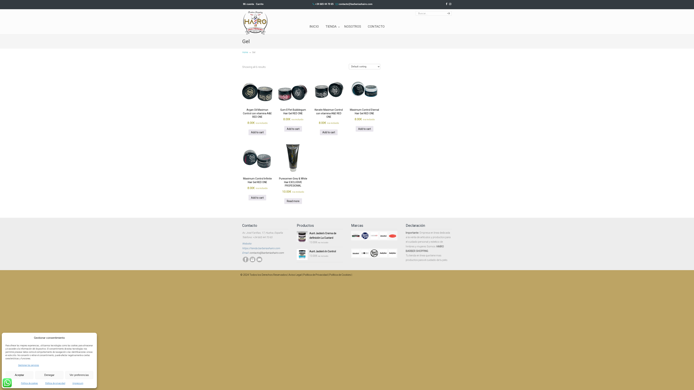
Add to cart (257, 132)
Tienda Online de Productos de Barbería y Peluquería (255, 18)
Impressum (77, 383)
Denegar (49, 374)
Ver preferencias (79, 374)
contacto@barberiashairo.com (355, 4)
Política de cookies (29, 383)
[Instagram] (450, 4)
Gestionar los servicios (28, 365)
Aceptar (19, 374)
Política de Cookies (340, 274)
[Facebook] (446, 4)
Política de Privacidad (315, 274)
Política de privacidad (55, 383)
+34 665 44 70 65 (324, 4)
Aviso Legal (295, 274)
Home (245, 52)
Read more (293, 201)
